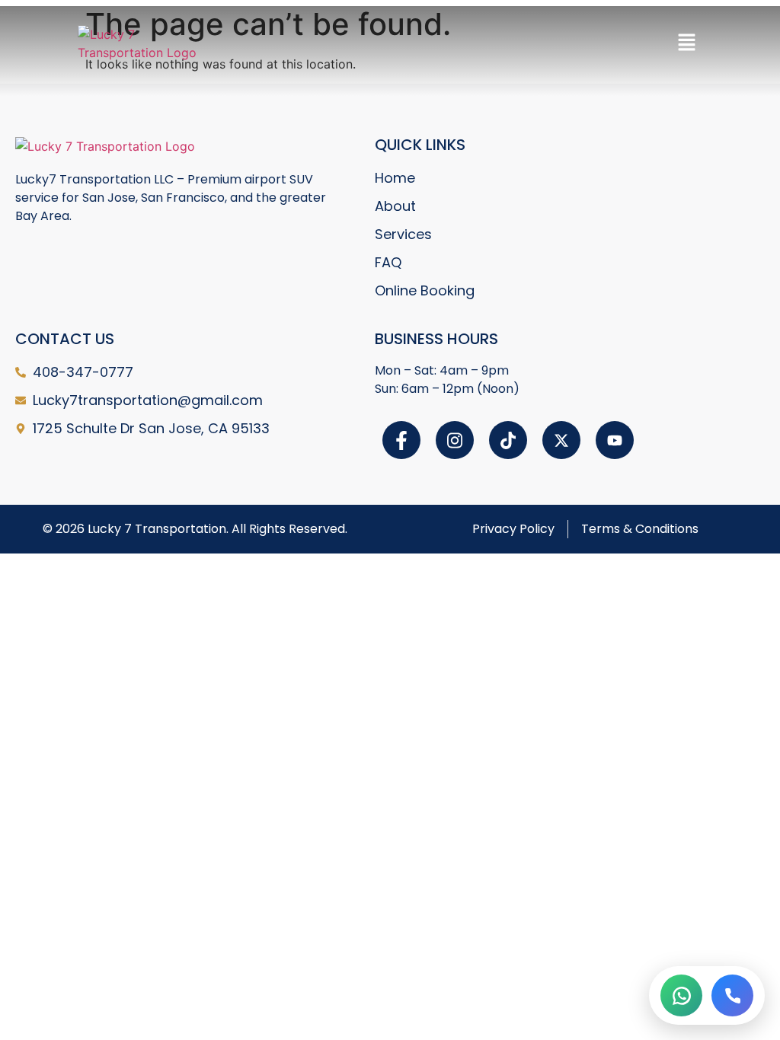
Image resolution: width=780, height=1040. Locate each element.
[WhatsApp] (681, 995)
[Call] (732, 995)
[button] (686, 43)
